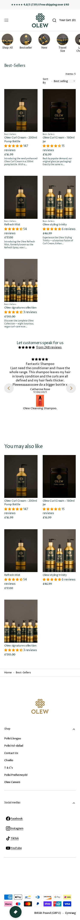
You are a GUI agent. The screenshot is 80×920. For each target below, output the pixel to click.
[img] (26, 347)
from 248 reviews (49, 347)
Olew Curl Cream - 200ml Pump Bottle (20, 139)
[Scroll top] (74, 915)
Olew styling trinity (55, 224)
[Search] (54, 20)
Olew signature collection (20, 308)
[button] (6, 20)
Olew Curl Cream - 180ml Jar (58, 139)
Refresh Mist (12, 224)
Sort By (45, 81)
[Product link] (21, 128)
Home (8, 672)
